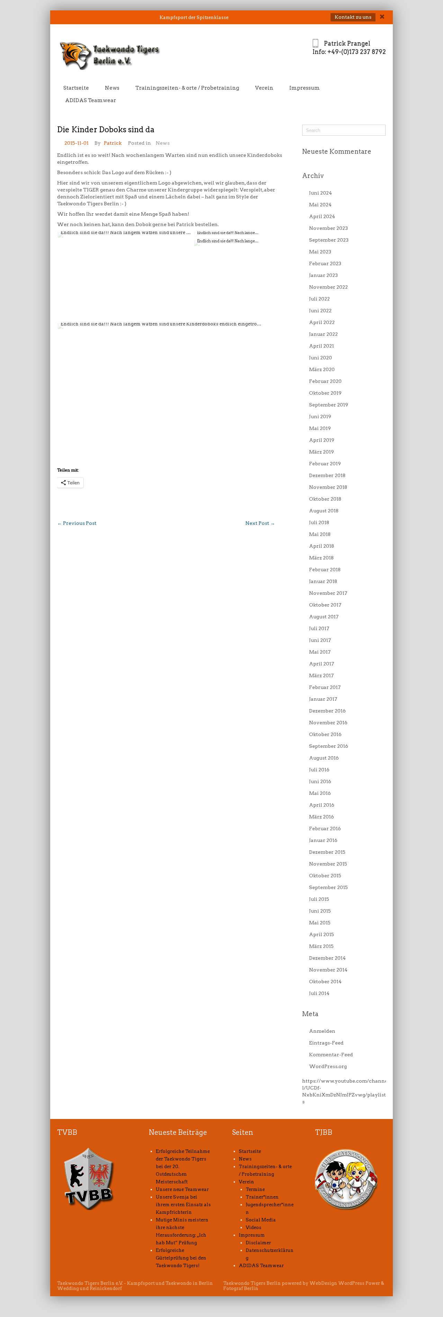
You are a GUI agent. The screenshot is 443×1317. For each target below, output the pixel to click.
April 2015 (321, 934)
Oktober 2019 (325, 393)
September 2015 (328, 887)
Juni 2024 (320, 193)
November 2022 (328, 287)
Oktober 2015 (325, 875)
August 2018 (323, 510)
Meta (310, 1014)
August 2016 (324, 758)
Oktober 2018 (325, 499)
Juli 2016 (319, 769)
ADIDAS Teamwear (90, 100)
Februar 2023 (325, 263)
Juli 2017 (319, 628)
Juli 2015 (319, 899)
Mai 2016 (320, 793)
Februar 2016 (325, 828)
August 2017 (323, 616)
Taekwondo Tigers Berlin (252, 1283)
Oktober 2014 (325, 981)
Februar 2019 (325, 463)
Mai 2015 (320, 922)
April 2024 (322, 216)
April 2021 (321, 346)
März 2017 (321, 675)
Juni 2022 (320, 310)
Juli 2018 (319, 522)
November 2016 (328, 722)
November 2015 (328, 864)
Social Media (261, 1219)
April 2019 (321, 440)
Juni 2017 (320, 640)
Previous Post (77, 523)
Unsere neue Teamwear (182, 1189)
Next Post (260, 523)
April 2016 (321, 805)
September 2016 (328, 746)
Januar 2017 (323, 699)
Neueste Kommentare (336, 151)
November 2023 (328, 228)
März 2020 (322, 369)
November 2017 (328, 593)
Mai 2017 (320, 652)
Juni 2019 (320, 416)
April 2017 (321, 663)
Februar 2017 (325, 687)
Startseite (76, 88)
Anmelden (322, 1031)
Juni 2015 (320, 911)
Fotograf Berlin (240, 1288)
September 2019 (328, 404)
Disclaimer (258, 1242)
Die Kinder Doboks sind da (105, 129)
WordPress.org (328, 1066)
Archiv (313, 175)
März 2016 (321, 816)
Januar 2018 (323, 581)
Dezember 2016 (327, 711)
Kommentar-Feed (331, 1054)
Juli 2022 (319, 299)
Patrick (112, 143)
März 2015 (321, 946)
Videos (253, 1227)
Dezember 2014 (327, 958)
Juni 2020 (320, 357)
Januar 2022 (323, 334)
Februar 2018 (325, 569)
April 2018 (321, 546)
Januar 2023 (323, 275)
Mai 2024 (320, 204)
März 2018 (321, 558)
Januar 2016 (323, 840)
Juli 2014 (319, 993)
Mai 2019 (320, 428)
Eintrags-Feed (326, 1043)
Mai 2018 (320, 534)
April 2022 (322, 322)
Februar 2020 (325, 381)
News (112, 88)
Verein (264, 88)
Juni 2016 (320, 781)
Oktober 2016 (325, 734)
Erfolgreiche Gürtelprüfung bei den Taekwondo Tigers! (181, 1258)
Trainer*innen (262, 1197)
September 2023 (329, 240)
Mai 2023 (320, 251)
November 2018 (328, 487)
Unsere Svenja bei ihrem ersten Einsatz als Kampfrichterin (183, 1204)
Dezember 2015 (327, 852)
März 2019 (321, 452)
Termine (255, 1189)
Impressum (304, 88)
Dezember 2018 (327, 475)
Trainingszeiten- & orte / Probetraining (187, 88)
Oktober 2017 (325, 605)
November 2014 (328, 970)
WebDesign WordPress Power (344, 1283)
